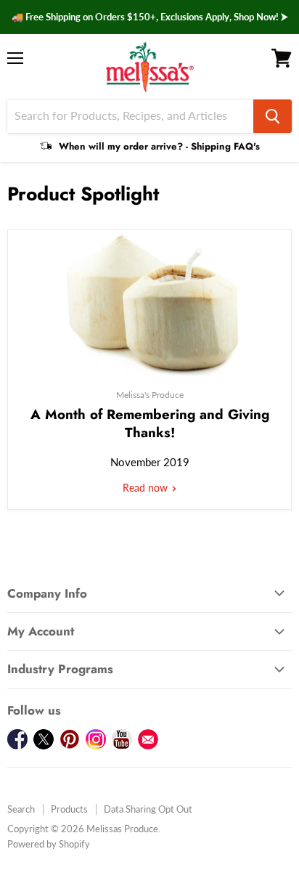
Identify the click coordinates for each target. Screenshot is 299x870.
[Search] (272, 116)
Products (69, 809)
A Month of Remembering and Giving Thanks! (149, 423)
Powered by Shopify (48, 844)
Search (21, 809)
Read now (147, 487)
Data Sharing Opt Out (148, 809)
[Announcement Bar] (149, 17)
